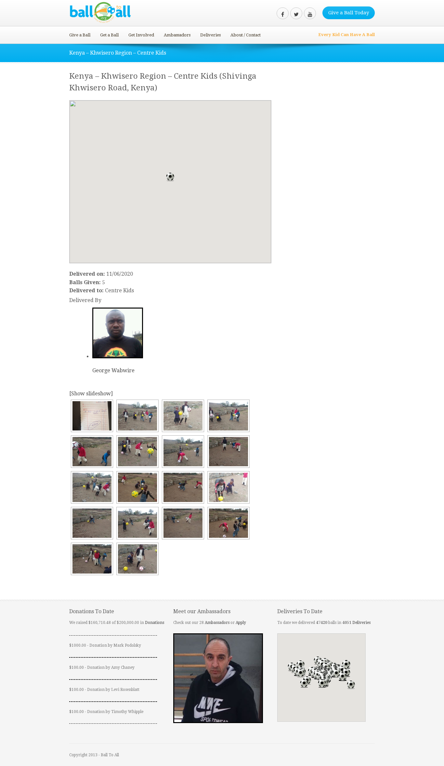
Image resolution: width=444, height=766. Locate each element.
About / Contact (245, 35)
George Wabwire (113, 370)
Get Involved (141, 35)
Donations (154, 622)
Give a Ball (79, 35)
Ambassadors (177, 35)
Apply (241, 622)
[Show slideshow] (91, 393)
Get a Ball (109, 35)
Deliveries (210, 35)
